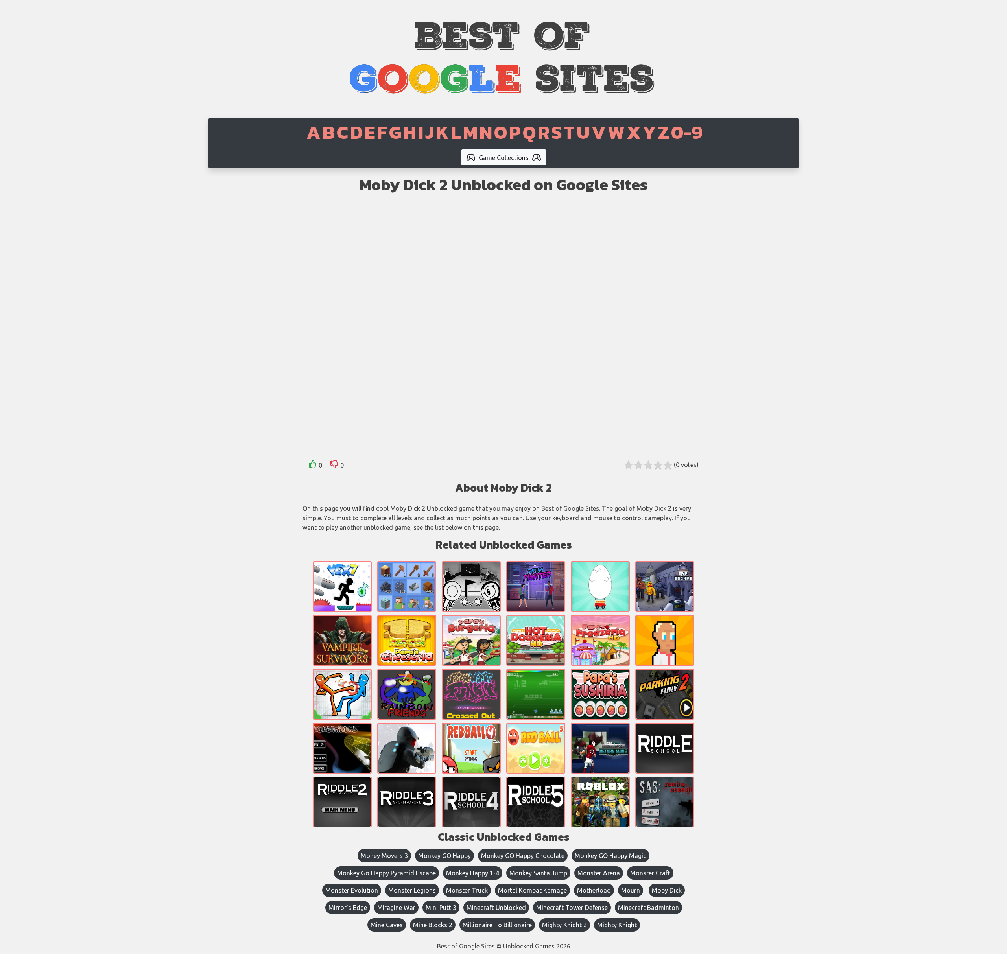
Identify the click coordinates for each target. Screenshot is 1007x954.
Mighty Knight (617, 924)
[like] (312, 466)
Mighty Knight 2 (564, 924)
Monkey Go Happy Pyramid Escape (386, 873)
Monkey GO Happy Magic (610, 855)
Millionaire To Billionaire (497, 924)
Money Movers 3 (384, 855)
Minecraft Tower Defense (572, 907)
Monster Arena (598, 873)
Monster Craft (650, 873)
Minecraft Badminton (648, 907)
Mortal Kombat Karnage (532, 890)
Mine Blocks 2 (432, 924)
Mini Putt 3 (441, 907)
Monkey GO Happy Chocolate (522, 855)
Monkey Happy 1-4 (472, 873)
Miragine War (396, 907)
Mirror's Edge (347, 907)
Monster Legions (412, 890)
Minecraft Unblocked (496, 907)
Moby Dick (667, 890)
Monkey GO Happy (444, 855)
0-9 (687, 132)
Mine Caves (387, 924)
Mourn (630, 890)
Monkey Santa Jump (538, 873)
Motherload (594, 890)
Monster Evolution (351, 890)
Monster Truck (467, 890)
